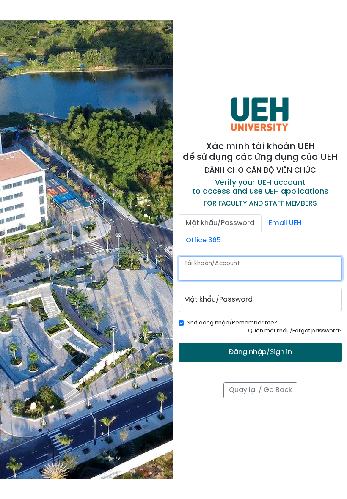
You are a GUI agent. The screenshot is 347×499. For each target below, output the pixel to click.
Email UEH (285, 223)
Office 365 (203, 240)
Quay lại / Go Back (260, 390)
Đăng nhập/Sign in (260, 352)
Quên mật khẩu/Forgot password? (295, 331)
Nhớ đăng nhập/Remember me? (232, 323)
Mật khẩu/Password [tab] (220, 223)
